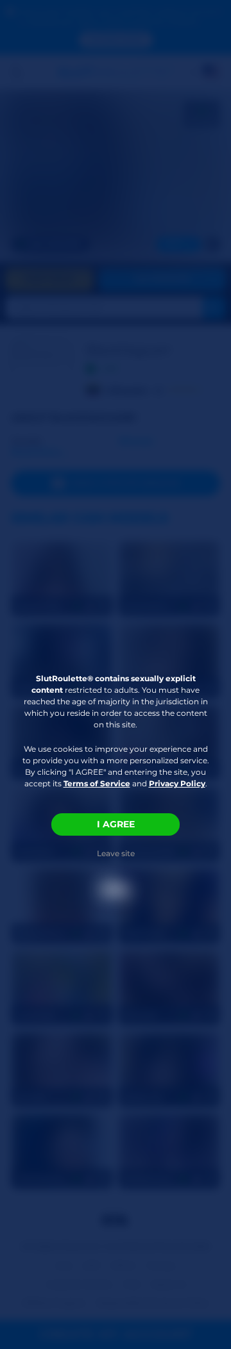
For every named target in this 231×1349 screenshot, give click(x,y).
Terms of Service (97, 783)
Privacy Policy (177, 783)
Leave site (116, 853)
